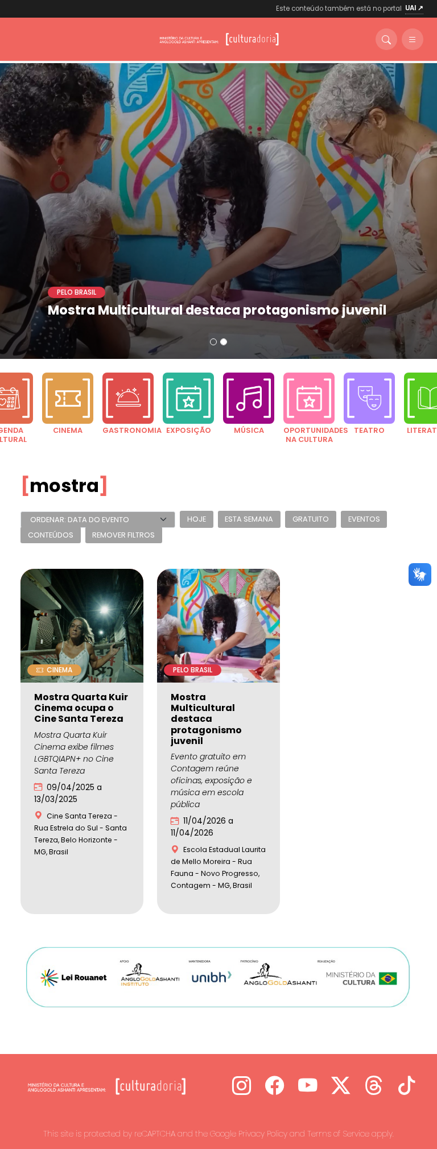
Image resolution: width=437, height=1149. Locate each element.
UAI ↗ (414, 8)
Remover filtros (123, 535)
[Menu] (412, 39)
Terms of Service (338, 1133)
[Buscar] (386, 39)
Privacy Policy (262, 1133)
